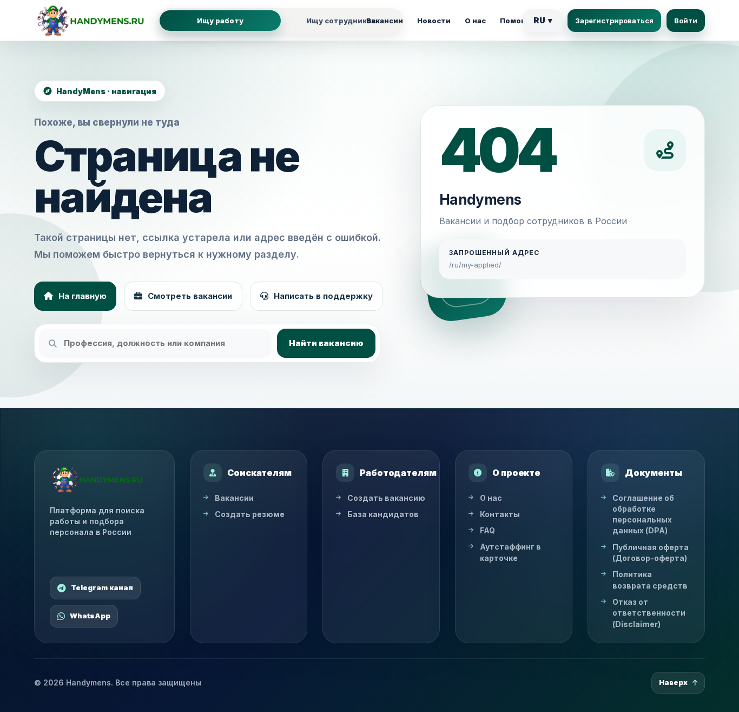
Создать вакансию (386, 497)
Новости (434, 20)
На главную (82, 296)
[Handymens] (91, 20)
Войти (685, 20)
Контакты (500, 514)
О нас (475, 20)
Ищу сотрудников (341, 20)
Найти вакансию (326, 343)
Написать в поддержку (323, 296)
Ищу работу (220, 20)
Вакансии (384, 20)
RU (542, 20)
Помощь (516, 20)
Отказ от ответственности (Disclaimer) (648, 613)
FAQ (487, 530)
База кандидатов (383, 514)
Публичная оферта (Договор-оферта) (650, 553)
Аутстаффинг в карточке (510, 552)
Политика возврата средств (650, 580)
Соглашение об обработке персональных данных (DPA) (643, 514)
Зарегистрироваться (614, 20)
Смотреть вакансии (190, 296)
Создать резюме (250, 514)
